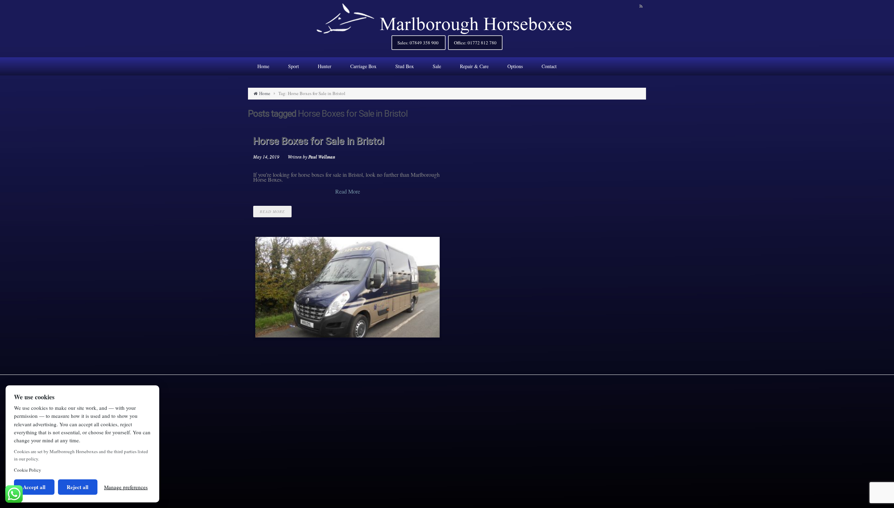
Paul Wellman (321, 156)
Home (264, 93)
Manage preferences (126, 487)
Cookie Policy (27, 470)
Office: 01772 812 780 (475, 42)
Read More (347, 191)
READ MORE (272, 211)
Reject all (77, 487)
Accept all (34, 487)
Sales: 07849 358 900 (418, 42)
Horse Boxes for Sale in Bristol (318, 141)
